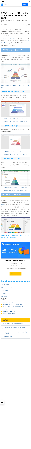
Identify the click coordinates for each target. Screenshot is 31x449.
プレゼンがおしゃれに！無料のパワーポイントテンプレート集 (15, 328)
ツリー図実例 (4, 296)
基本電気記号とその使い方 (8, 336)
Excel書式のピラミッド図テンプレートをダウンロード (15, 187)
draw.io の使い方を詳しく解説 (9, 311)
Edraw (9, 24)
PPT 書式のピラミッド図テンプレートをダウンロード (15, 118)
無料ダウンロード (15, 273)
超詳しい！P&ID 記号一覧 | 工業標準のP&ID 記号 (13, 323)
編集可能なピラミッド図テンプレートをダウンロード (15, 121)
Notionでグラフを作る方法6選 (9, 309)
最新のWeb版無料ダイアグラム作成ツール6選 (12, 304)
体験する (25, 4)
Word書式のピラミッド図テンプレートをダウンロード (15, 151)
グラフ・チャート (6, 10)
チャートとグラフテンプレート (7, 287)
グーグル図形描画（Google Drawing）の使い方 (13, 306)
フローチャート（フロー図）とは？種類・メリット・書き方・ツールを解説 (15, 332)
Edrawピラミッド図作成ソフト (7, 38)
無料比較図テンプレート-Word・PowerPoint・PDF (14, 302)
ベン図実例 (3, 293)
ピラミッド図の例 (5, 284)
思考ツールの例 (4, 290)
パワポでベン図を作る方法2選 (9, 313)
